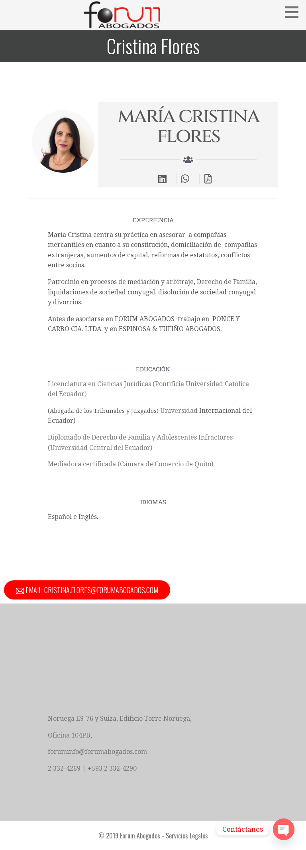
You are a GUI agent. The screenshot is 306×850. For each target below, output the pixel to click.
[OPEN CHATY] (283, 829)
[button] (294, 12)
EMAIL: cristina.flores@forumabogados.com (91, 590)
